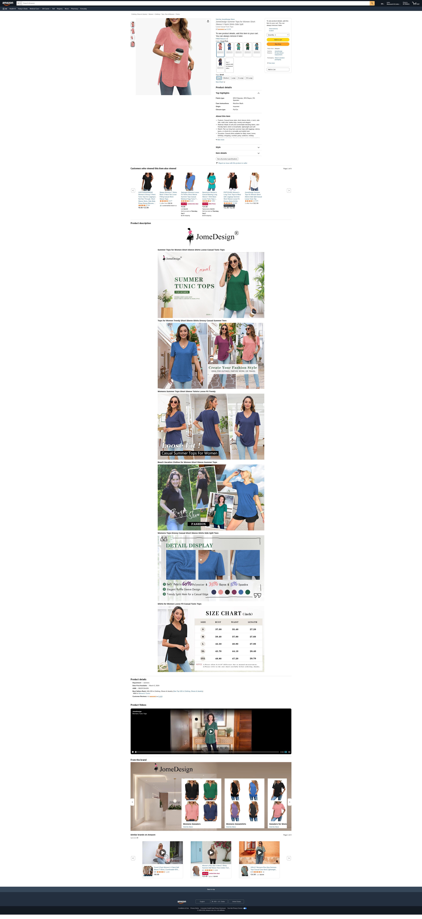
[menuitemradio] (286, 752)
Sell (53, 9)
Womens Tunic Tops (139, 713)
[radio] (133, 24)
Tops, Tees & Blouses (167, 14)
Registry (60, 9)
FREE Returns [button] (221, 39)
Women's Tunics (144, 693)
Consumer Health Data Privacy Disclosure (213, 908)
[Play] (132, 752)
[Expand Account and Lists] (399, 4)
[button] (5, 9)
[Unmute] (289, 752)
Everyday (83, 9)
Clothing (157, 14)
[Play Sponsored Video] (163, 852)
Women (151, 14)
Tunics (178, 14)
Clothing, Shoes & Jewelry (139, 14)
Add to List (271, 69)
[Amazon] (8, 3)
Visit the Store (188, 827)
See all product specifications (227, 159)
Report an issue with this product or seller (232, 163)
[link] (147, 197)
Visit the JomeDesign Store (225, 19)
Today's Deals (23, 9)
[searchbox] (196, 3)
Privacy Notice (194, 908)
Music (67, 9)
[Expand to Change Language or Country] (208, 902)
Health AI (12, 9)
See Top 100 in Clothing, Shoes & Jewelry (188, 691)
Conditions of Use (183, 908)
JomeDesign (278, 51)
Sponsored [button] (134, 838)
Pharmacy (74, 9)
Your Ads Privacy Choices (235, 908)
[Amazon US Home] (182, 902)
